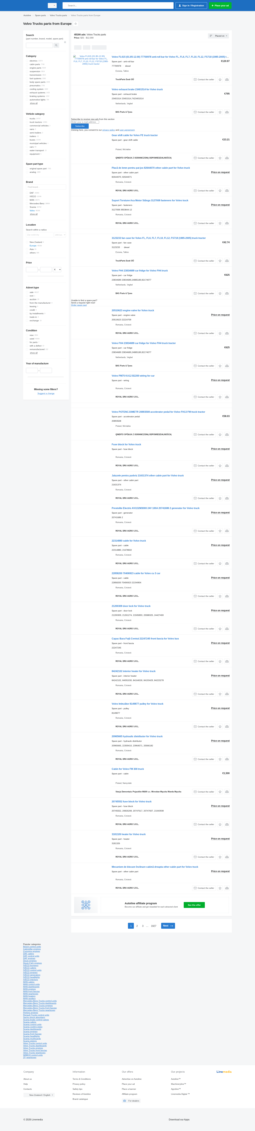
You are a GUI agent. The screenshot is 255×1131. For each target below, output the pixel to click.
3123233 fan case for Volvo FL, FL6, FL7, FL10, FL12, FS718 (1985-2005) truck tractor (159, 238)
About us (27, 1079)
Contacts (27, 1089)
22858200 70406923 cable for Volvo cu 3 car (136, 573)
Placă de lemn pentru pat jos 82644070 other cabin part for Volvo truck (151, 168)
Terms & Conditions (82, 1079)
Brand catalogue (80, 1099)
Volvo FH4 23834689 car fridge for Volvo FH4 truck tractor (144, 343)
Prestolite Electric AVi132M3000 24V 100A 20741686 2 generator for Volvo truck (156, 508)
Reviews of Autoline (82, 1094)
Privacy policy (79, 1084)
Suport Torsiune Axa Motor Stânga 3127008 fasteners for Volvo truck (150, 200)
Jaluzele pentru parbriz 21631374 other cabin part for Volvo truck (148, 475)
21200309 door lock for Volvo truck (131, 606)
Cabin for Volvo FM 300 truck (128, 769)
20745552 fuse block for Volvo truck (132, 801)
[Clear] (65, 42)
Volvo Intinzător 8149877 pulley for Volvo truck (137, 704)
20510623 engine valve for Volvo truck (133, 310)
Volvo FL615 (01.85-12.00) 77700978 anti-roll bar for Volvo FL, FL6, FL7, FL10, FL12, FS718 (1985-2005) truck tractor (175, 57)
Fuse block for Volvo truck (126, 444)
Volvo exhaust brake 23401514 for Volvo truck (137, 89)
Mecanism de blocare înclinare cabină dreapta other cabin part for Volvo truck (155, 867)
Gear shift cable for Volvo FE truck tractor (135, 135)
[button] (220, 79)
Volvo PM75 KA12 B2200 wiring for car (133, 375)
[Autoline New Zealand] (33, 5)
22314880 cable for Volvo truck (129, 540)
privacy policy (108, 130)
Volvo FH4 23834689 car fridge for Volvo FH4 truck (140, 270)
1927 (153, 926)
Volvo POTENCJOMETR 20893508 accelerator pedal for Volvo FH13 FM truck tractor (158, 412)
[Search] (65, 5)
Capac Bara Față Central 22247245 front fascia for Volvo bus (145, 638)
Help (25, 1084)
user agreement (127, 130)
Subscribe (80, 126)
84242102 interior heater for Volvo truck (134, 671)
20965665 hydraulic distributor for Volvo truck (137, 736)
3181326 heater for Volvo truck (129, 834)
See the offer (194, 905)
